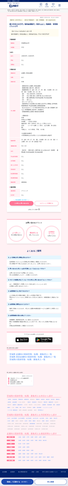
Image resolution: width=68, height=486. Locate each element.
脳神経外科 (51, 402)
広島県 (32, 457)
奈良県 (36, 453)
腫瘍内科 (58, 399)
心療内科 (9, 402)
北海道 (19, 437)
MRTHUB (63, 471)
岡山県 (28, 457)
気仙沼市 (55, 418)
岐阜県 (19, 450)
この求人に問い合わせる (21, 203)
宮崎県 (40, 460)
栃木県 (23, 440)
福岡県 (19, 460)
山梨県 (23, 447)
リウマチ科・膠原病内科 (12, 410)
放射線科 (58, 404)
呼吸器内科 (20, 399)
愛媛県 (48, 457)
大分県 (36, 460)
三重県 (32, 450)
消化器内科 (14, 399)
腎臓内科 (38, 399)
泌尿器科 (44, 404)
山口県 (36, 457)
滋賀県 (19, 453)
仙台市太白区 (35, 418)
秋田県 (36, 437)
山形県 (40, 437)
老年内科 (53, 399)
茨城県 (19, 440)
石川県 (23, 443)
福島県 (44, 437)
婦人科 (24, 407)
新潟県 (19, 447)
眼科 (54, 404)
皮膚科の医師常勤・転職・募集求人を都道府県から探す (32, 433)
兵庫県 (32, 453)
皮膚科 (34, 407)
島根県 (23, 457)
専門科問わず (40, 410)
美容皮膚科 (39, 407)
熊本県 (32, 460)
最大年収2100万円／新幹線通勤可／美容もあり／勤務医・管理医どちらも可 (24, 11)
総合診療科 (14, 402)
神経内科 (48, 399)
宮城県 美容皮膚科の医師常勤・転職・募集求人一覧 (32, 357)
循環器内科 (26, 399)
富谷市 (47, 420)
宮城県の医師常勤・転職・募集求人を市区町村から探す (32, 415)
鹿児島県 (44, 460)
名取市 (13, 420)
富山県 (19, 443)
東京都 (40, 440)
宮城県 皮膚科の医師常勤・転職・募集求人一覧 (30, 354)
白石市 (8, 420)
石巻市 (47, 418)
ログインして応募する (46, 203)
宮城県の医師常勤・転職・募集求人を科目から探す (30, 396)
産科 (20, 407)
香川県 (44, 457)
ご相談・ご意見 (35, 471)
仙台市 (8, 418)
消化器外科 (34, 402)
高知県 (52, 457)
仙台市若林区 (29, 418)
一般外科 (29, 402)
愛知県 (28, 450)
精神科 (17, 407)
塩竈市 (51, 418)
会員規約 (12, 471)
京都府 (23, 453)
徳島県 (40, 457)
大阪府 (28, 453)
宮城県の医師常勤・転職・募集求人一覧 (27, 359)
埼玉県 (32, 440)
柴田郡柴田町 (32, 423)
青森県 (23, 437)
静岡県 (23, 450)
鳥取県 (19, 457)
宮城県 (32, 437)
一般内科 (9, 399)
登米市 (30, 420)
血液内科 (43, 399)
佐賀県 (23, 460)
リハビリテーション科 (47, 407)
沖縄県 (49, 460)
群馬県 (28, 440)
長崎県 (28, 460)
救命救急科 (49, 404)
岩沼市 (26, 420)
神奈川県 (44, 440)
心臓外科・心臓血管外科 (17, 404)
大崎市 (43, 420)
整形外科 (45, 402)
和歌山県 (40, 453)
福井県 (28, 443)
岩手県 (28, 437)
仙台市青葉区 (14, 418)
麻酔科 (8, 407)
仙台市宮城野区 (21, 418)
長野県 (28, 447)
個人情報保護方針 (22, 471)
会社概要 (4, 471)
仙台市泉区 (42, 418)
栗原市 (34, 420)
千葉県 (36, 440)
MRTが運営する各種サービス (50, 471)
